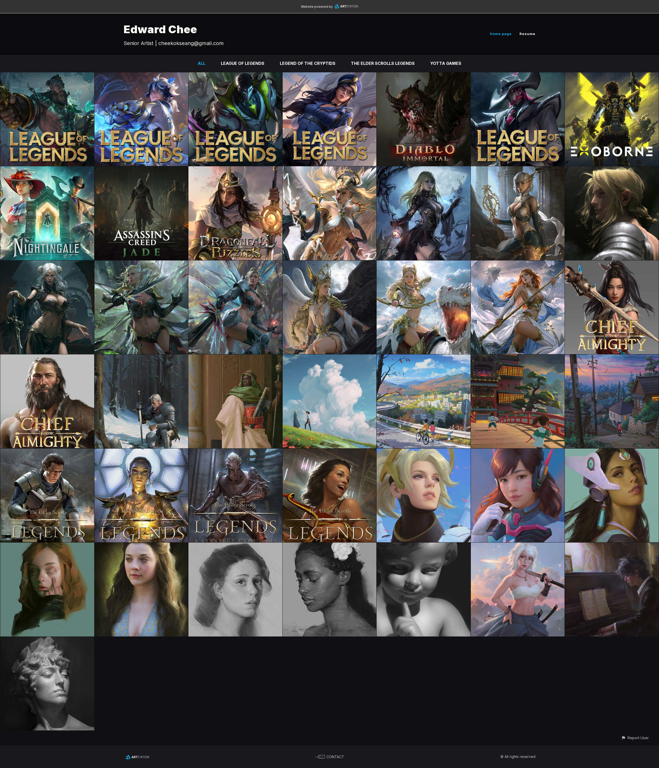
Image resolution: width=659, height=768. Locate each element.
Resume (527, 34)
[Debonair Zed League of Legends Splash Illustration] (235, 75)
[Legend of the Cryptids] (330, 169)
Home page (501, 34)
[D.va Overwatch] (518, 452)
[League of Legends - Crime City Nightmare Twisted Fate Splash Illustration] (518, 75)
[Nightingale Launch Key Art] (47, 169)
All (201, 63)
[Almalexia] (141, 452)
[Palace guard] (235, 358)
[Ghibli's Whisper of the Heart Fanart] (424, 358)
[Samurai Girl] (518, 546)
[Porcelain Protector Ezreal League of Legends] (141, 75)
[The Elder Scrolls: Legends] (47, 452)
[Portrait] (47, 546)
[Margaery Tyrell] (141, 546)
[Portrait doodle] (235, 546)
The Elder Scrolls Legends (383, 63)
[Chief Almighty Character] (612, 264)
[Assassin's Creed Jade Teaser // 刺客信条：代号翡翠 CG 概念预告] (141, 169)
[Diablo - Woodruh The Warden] (424, 75)
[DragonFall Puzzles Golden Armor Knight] (235, 169)
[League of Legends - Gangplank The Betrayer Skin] (47, 75)
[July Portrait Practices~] (330, 546)
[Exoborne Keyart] (612, 75)
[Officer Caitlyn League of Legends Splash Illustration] (330, 75)
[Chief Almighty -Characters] (47, 358)
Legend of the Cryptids (307, 63)
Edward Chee (160, 29)
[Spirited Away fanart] (518, 358)
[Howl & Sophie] (330, 358)
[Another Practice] (424, 546)
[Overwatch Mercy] (424, 452)
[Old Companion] (141, 358)
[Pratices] (47, 640)
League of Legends (242, 63)
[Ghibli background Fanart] (612, 358)
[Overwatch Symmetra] (612, 452)
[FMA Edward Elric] (612, 169)
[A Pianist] (612, 546)
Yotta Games (445, 63)
